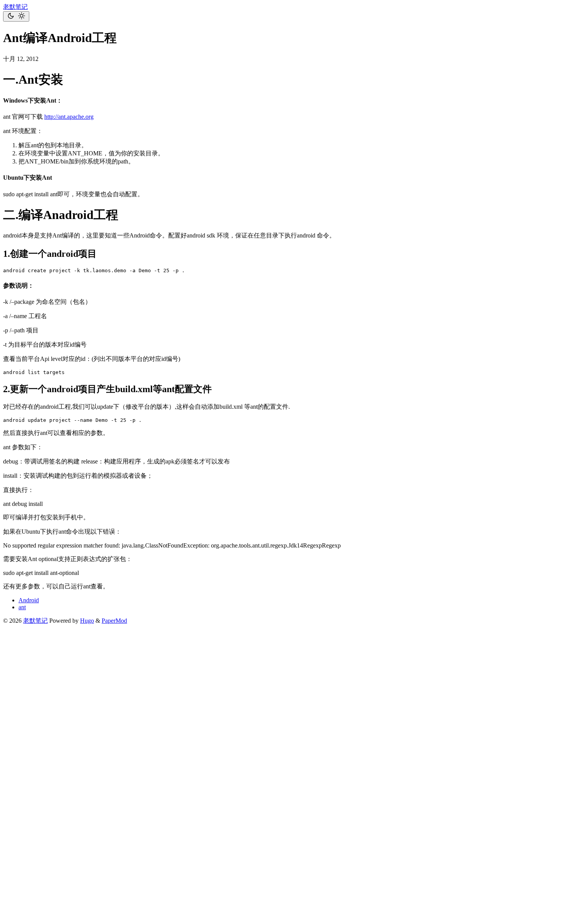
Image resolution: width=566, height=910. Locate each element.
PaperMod (114, 620)
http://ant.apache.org (69, 116)
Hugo (87, 620)
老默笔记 (15, 6)
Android (28, 600)
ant (22, 607)
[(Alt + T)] (16, 16)
